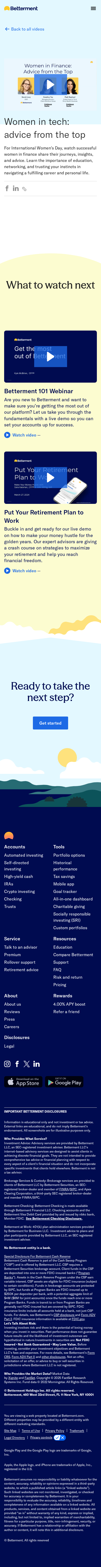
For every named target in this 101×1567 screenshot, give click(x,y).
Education (62, 947)
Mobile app (63, 883)
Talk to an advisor (20, 947)
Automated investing (23, 855)
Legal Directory (14, 1437)
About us (12, 1003)
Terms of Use (31, 1430)
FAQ (57, 969)
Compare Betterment (73, 954)
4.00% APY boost (69, 1003)
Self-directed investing (16, 865)
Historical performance (65, 865)
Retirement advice (21, 969)
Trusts (10, 906)
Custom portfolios (70, 927)
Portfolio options (69, 855)
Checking (12, 898)
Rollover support (19, 962)
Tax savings (64, 876)
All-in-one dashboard (73, 898)
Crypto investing (19, 891)
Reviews (12, 1011)
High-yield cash (18, 876)
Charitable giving (69, 906)
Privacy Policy (54, 1430)
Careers (11, 1026)
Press (9, 1019)
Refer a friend (66, 1011)
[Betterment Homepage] (21, 9)
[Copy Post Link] (24, 188)
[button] (93, 8)
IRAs (8, 883)
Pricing (59, 984)
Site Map (10, 1430)
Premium (12, 954)
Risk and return (67, 977)
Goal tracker (65, 891)
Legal (9, 1045)
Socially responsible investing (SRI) (72, 916)
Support (61, 962)
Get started (50, 722)
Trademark (77, 1430)
